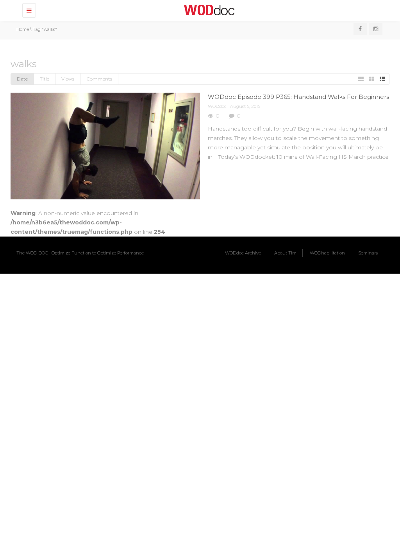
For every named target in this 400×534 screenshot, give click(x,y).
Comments (99, 79)
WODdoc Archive (243, 253)
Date (22, 79)
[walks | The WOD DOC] (208, 10)
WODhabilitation (327, 253)
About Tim (285, 253)
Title (44, 79)
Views (67, 79)
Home (22, 29)
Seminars (368, 253)
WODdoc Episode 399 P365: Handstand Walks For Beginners (298, 96)
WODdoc (217, 106)
